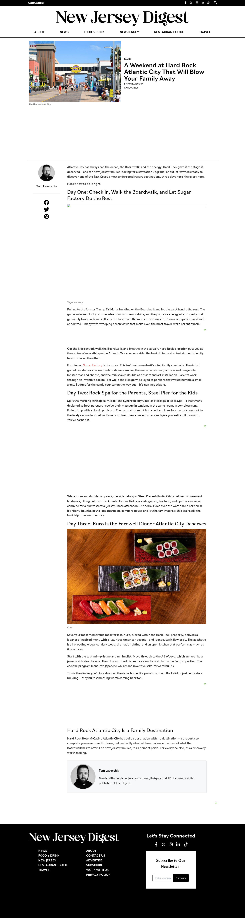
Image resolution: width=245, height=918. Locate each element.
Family (127, 59)
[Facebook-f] (185, 2)
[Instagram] (197, 2)
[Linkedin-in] (203, 2)
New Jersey (129, 32)
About (39, 32)
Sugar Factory (92, 365)
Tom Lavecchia (109, 770)
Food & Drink (94, 32)
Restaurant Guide (169, 32)
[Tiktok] (208, 2)
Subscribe (36, 3)
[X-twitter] (191, 2)
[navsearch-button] (215, 2)
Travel (205, 32)
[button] (46, 202)
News (64, 32)
